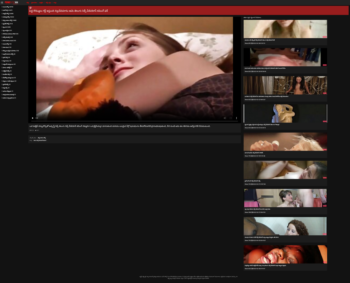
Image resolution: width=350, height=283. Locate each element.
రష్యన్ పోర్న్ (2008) (8, 13)
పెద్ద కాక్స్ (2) (6, 88)
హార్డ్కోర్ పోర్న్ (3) (7, 71)
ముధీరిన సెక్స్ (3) (7, 74)
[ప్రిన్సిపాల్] (12, 2)
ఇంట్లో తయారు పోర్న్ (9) (9, 54)
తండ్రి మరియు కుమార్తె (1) (9, 94)
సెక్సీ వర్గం (48, 2)
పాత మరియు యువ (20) (9, 40)
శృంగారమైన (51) (7, 30)
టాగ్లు (55, 2)
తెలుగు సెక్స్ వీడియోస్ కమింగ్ (40, 140)
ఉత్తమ (41, 2)
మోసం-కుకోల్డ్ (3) (7, 67)
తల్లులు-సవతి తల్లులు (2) (9, 81)
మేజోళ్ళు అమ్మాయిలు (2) (9, 77)
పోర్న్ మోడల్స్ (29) (8, 37)
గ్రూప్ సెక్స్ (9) (6, 57)
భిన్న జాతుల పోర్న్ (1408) (9, 20)
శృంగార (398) (7, 27)
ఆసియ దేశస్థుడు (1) (8, 91)
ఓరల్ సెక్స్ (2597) (7, 10)
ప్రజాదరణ (34, 2)
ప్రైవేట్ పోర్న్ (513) (8, 23)
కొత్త (28, 2)
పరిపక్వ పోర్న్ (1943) (8, 17)
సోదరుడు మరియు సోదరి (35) (10, 34)
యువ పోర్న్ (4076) (8, 7)
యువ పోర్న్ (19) (7, 44)
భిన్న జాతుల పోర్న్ (42, 137)
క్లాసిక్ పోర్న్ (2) (7, 84)
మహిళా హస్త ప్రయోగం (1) (9, 98)
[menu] (2, 2)
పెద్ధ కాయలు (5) (7, 61)
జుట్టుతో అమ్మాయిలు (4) (9, 64)
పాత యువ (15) (7, 47)
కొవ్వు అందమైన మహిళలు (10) (11, 50)
